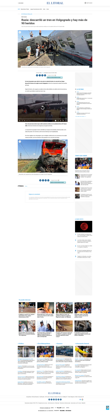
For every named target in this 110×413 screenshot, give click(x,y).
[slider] (43, 118)
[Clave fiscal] (107, 409)
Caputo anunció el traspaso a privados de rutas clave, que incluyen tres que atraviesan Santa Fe (84, 93)
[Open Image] (20, 32)
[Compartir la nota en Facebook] (37, 75)
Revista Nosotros (35, 396)
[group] (24, 120)
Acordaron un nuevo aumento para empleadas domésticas (83, 113)
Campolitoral (28, 396)
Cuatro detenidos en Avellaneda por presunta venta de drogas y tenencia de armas (84, 108)
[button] (42, 107)
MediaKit (83, 403)
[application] (43, 108)
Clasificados (41, 396)
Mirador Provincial (58, 396)
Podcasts (52, 396)
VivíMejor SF (64, 396)
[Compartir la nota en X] (39, 75)
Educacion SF (81, 396)
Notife (76, 396)
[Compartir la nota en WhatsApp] (42, 75)
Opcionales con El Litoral (76, 403)
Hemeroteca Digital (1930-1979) (31, 403)
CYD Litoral (47, 396)
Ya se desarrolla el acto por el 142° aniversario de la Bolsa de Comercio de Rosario (84, 103)
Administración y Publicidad (53, 403)
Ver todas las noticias (80, 116)
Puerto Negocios (71, 396)
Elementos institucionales (65, 403)
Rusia (26, 186)
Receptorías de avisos (42, 403)
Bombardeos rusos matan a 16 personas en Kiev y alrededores (84, 98)
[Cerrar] (61, 77)
